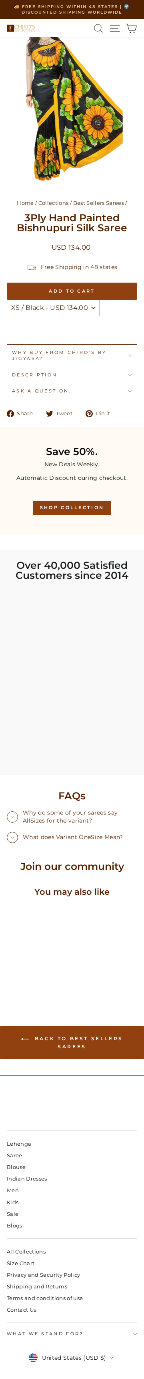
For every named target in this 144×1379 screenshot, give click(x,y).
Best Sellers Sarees (98, 203)
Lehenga (19, 1144)
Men (13, 1190)
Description (34, 375)
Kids (12, 1202)
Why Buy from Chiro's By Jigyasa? (59, 355)
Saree (14, 1156)
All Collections (26, 1252)
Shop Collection (72, 507)
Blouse (16, 1167)
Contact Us (21, 1310)
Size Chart (20, 1263)
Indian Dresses (27, 1179)
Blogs (14, 1226)
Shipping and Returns (37, 1287)
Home (25, 203)
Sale (12, 1214)
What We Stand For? (45, 1334)
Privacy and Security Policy (43, 1275)
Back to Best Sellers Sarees (77, 1042)
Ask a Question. (41, 391)
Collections (53, 203)
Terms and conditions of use (45, 1298)
